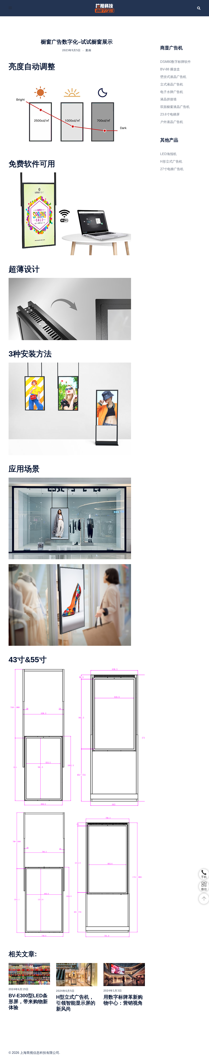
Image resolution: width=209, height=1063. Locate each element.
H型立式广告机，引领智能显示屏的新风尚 (75, 1003)
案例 (88, 50)
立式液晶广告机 (171, 84)
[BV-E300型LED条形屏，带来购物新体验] (29, 973)
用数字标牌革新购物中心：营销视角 (123, 1000)
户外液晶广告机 (171, 122)
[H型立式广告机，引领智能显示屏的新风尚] (77, 974)
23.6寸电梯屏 (170, 114)
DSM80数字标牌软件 (175, 61)
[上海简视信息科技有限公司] (104, 8)
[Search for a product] (198, 8)
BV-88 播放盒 (170, 69)
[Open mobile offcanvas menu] (10, 8)
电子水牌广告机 (171, 92)
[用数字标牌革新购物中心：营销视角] (124, 974)
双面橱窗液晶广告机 (175, 107)
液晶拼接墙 (168, 99)
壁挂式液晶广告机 (173, 77)
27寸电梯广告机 (171, 169)
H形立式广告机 (171, 161)
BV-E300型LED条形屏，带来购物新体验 (28, 1001)
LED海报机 (168, 154)
